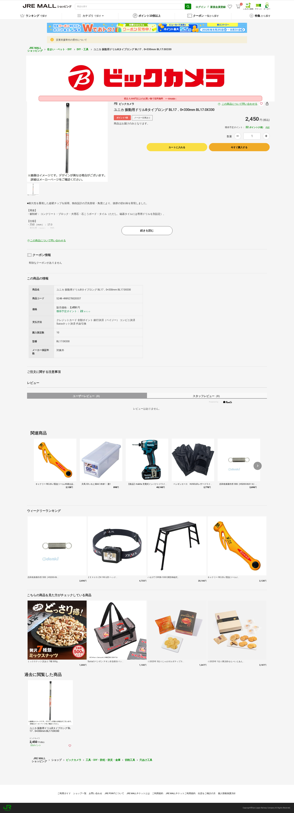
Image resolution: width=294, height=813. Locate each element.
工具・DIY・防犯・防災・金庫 (103, 759)
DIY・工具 (83, 49)
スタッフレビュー (207, 396)
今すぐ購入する (239, 147)
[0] (238, 6)
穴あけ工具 (146, 759)
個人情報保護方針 (227, 793)
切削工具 (130, 759)
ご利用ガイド (64, 793)
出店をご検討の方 (207, 793)
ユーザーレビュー (87, 396)
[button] (257, 466)
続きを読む (147, 230)
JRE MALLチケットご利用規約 (180, 793)
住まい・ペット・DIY (59, 49)
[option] (67, 141)
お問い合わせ (95, 793)
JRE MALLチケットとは (138, 793)
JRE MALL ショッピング (35, 49)
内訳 (268, 127)
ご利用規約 (157, 793)
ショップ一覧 (79, 793)
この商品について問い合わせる (239, 103)
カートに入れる (177, 147)
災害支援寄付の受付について (71, 39)
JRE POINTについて (114, 793)
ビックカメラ (73, 759)
